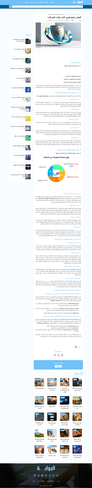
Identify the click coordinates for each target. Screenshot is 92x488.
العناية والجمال (50, 446)
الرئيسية (50, 2)
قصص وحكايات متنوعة (39, 397)
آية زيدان (75, 20)
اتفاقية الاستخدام (41, 481)
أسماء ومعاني (50, 379)
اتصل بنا (24, 2)
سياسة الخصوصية (50, 481)
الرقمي (75, 85)
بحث (11, 6)
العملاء (52, 102)
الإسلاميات (49, 397)
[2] (37, 235)
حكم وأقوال (75, 397)
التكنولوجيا (74, 14)
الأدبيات (62, 446)
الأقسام (44, 2)
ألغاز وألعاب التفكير (38, 379)
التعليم (62, 379)
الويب (51, 308)
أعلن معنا (30, 2)
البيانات (73, 196)
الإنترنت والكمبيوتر (67, 14)
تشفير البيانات (76, 230)
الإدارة (37, 430)
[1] (80, 146)
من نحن (58, 481)
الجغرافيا (37, 446)
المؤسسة (47, 281)
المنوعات (75, 430)
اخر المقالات (37, 2)
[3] (56, 286)
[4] (74, 331)
